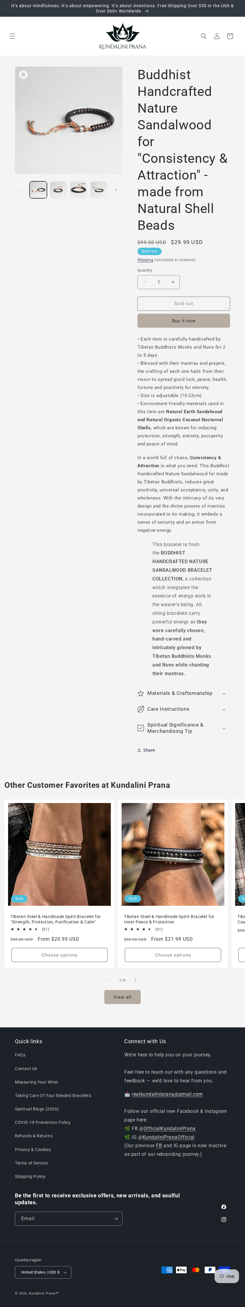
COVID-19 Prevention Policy (43, 1122)
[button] (12, 36)
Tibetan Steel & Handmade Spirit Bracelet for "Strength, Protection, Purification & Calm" (55, 919)
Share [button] (149, 750)
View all (123, 997)
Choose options (60, 955)
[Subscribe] (115, 1219)
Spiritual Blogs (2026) (37, 1109)
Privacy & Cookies (33, 1149)
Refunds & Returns (34, 1135)
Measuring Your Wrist (36, 1082)
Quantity (144, 270)
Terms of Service (31, 1163)
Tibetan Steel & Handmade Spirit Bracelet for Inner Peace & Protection (169, 919)
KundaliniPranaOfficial (169, 1137)
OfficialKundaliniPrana (170, 1128)
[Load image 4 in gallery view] (99, 190)
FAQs (20, 1054)
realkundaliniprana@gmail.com (167, 1094)
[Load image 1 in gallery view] (38, 190)
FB (159, 1145)
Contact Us (26, 1068)
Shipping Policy (30, 1176)
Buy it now (184, 321)
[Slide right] (115, 190)
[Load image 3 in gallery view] (78, 190)
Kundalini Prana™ (44, 1293)
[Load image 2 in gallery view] (58, 190)
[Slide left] (21, 190)
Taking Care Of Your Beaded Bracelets (53, 1095)
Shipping (145, 260)
